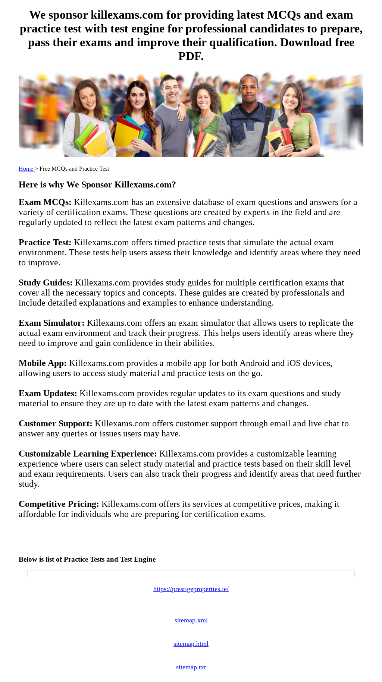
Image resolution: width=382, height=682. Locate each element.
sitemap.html (191, 643)
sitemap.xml (191, 620)
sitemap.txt (191, 667)
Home (27, 168)
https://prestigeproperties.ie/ (191, 589)
